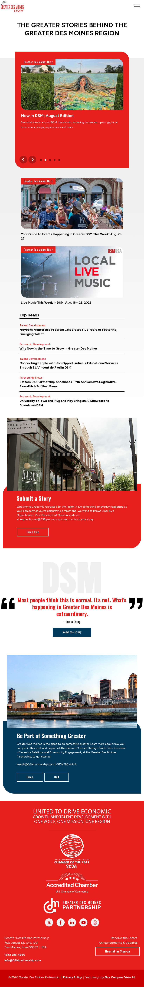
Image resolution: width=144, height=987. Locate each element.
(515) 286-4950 (14, 954)
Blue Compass (113, 977)
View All (129, 977)
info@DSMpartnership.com (22, 960)
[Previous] (23, 160)
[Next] (32, 160)
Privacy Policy (72, 977)
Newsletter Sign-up (117, 951)
